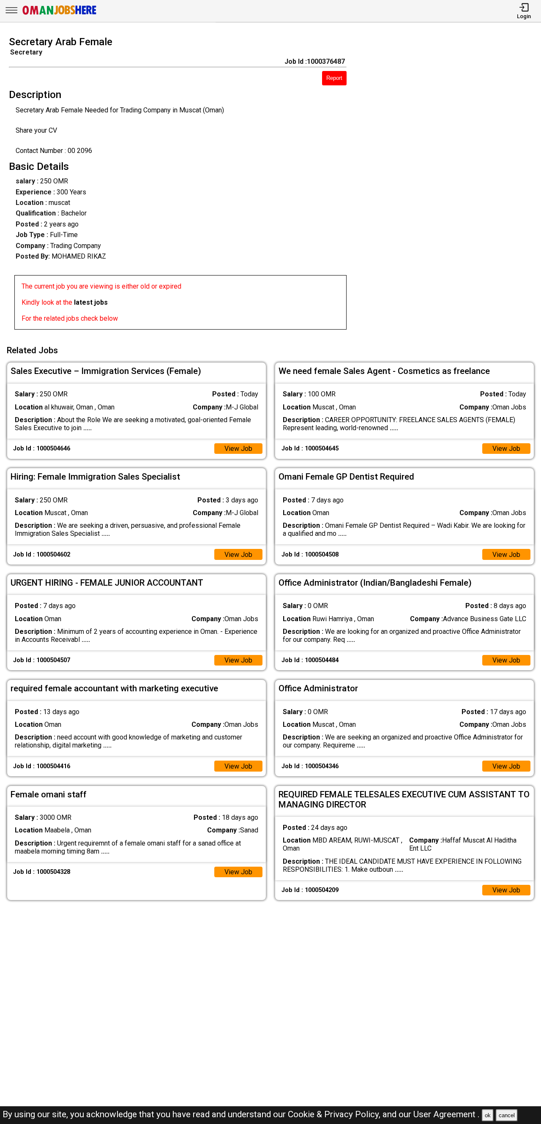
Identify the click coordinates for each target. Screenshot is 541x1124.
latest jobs (91, 302)
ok (488, 1115)
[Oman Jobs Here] (60, 15)
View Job (238, 449)
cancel (507, 1115)
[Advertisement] (450, 185)
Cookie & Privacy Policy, (335, 1114)
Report (334, 78)
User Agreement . (446, 1114)
